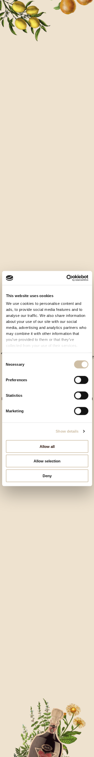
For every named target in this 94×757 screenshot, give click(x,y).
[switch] (81, 380)
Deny (47, 475)
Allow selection (47, 461)
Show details (67, 431)
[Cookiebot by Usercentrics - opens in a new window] (67, 278)
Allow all (47, 446)
